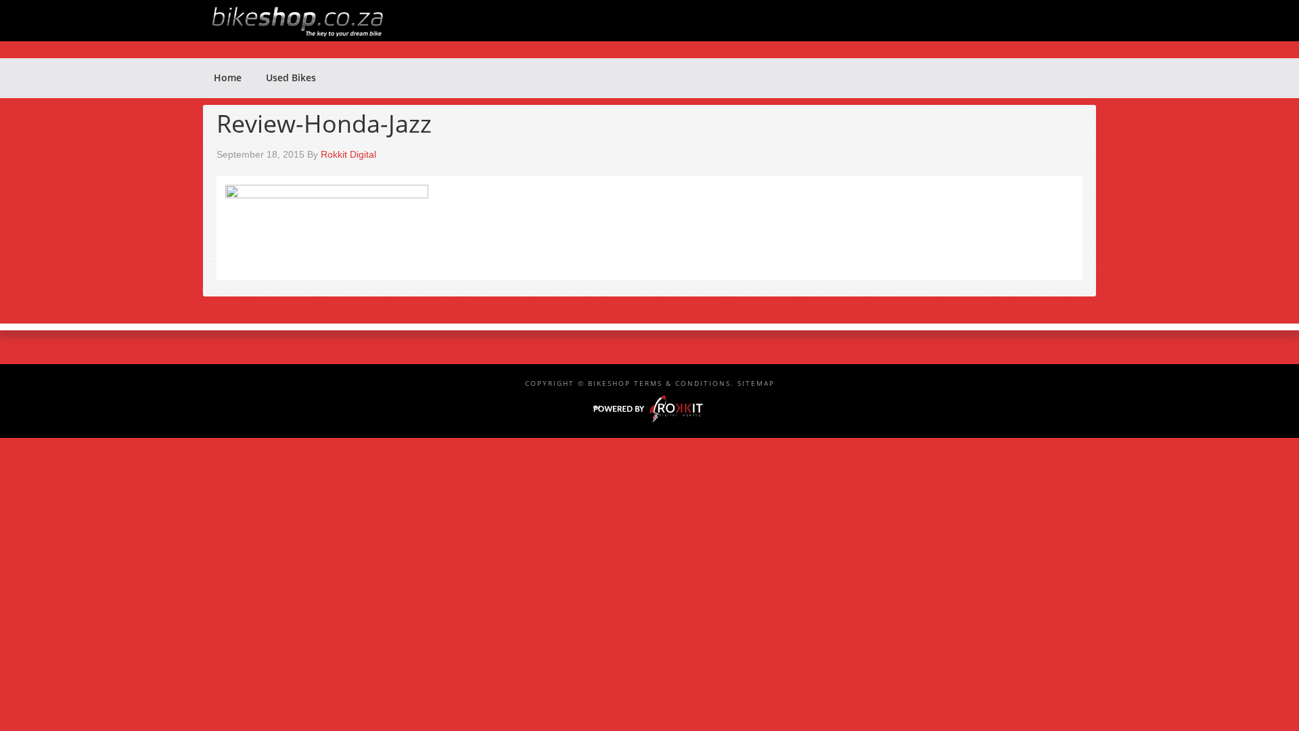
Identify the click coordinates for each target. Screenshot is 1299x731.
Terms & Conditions (682, 383)
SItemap (756, 383)
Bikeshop (656, 20)
